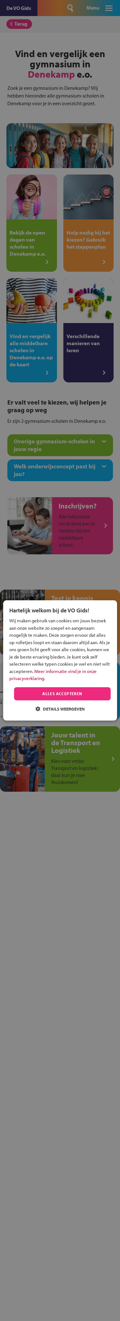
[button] (60, 709)
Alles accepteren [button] (62, 693)
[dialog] (60, 660)
